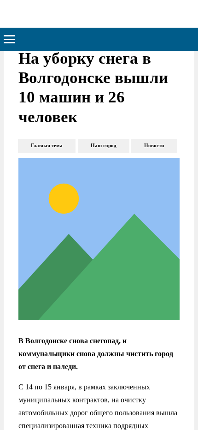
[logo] (57, 14)
